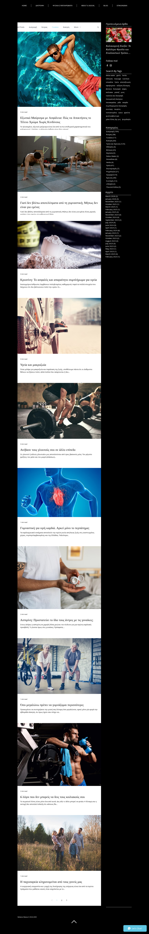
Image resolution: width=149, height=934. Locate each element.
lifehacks (109, 79)
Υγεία (117, 82)
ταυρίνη (117, 109)
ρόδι (119, 102)
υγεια (120, 113)
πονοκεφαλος (111, 102)
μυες (123, 92)
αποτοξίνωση (125, 82)
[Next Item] (128, 35)
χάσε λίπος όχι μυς (113, 119)
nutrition (125, 79)
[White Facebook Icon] (107, 65)
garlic (119, 75)
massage (117, 79)
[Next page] (66, 900)
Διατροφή (33, 27)
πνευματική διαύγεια (114, 99)
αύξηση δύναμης (123, 86)
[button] (98, 27)
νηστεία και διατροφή (114, 96)
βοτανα (109, 89)
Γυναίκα (55, 27)
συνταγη (109, 109)
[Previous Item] (110, 35)
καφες (124, 89)
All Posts (20, 27)
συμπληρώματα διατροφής (116, 106)
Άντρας (44, 27)
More (76, 27)
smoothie (109, 82)
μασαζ (116, 92)
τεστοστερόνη (111, 113)
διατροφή (117, 89)
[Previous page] (52, 900)
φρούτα (127, 113)
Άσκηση (66, 27)
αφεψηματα (110, 86)
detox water (110, 75)
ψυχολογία (126, 119)
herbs (124, 75)
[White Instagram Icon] (110, 65)
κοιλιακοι (109, 92)
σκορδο (125, 102)
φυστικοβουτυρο (112, 116)
